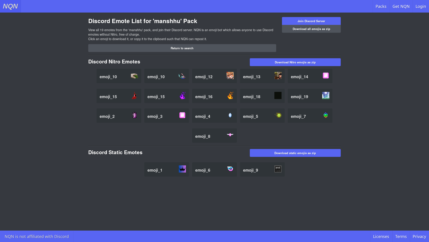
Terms (401, 236)
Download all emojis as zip (311, 29)
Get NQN (401, 6)
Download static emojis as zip (295, 153)
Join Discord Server (311, 21)
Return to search (182, 48)
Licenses (381, 236)
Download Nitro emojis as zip (295, 62)
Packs (381, 6)
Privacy (419, 236)
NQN (10, 6)
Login (421, 6)
